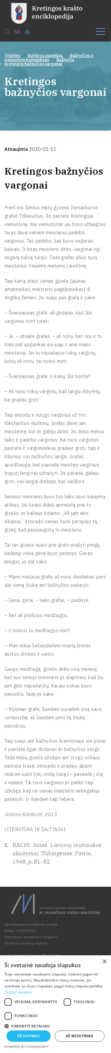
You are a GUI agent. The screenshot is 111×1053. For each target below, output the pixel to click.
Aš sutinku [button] (28, 1035)
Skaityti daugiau (18, 991)
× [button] (104, 961)
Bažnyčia (65, 59)
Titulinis (12, 55)
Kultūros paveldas (45, 55)
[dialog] (55, 1004)
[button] (55, 1025)
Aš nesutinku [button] (80, 1035)
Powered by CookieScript (26, 1046)
